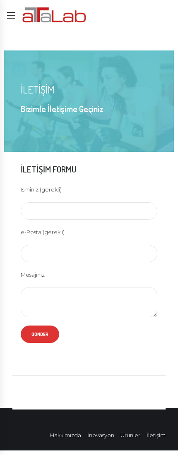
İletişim (156, 435)
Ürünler (130, 435)
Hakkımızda (65, 435)
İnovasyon (100, 435)
